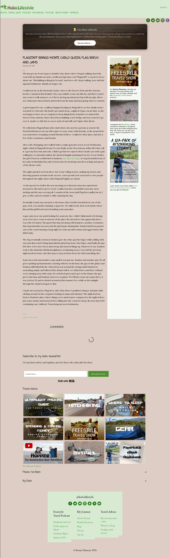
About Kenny (61, 12)
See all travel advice (32, 466)
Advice (3, 12)
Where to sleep (108, 525)
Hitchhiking (38, 12)
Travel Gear (14, 12)
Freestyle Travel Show (122, 95)
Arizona (31, 317)
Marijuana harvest (62, 522)
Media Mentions (85, 522)
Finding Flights (60, 533)
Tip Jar (80, 534)
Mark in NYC (60, 537)
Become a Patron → (85, 43)
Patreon (74, 12)
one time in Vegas (71, 158)
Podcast (26, 12)
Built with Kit (66, 381)
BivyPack (126, 124)
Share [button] (25, 314)
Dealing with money (107, 531)
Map (79, 526)
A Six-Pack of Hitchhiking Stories (124, 187)
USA (36, 317)
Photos (80, 530)
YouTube (49, 12)
